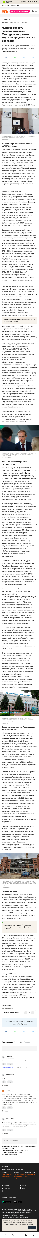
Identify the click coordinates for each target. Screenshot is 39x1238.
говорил (12, 990)
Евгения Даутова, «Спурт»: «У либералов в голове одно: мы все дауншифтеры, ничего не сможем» (19, 927)
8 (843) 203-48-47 (19, 1174)
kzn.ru (6, 723)
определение (7, 499)
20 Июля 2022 (6, 19)
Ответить (19, 1067)
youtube (7, 1191)
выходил (12, 158)
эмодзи (10, 1064)
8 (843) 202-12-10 (7, 1174)
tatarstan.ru (8, 139)
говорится (14, 280)
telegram (7, 1188)
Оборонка (25, 22)
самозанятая (10, 1074)
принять (31, 1228)
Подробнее (29, 1224)
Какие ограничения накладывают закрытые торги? (18, 320)
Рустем (8, 1090)
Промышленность (15, 22)
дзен (23, 1188)
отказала (10, 653)
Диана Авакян (6, 1005)
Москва (13, 5)
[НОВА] (19, 11)
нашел (4, 976)
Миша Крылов (10, 1118)
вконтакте (7, 1185)
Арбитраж (5, 22)
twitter (24, 1185)
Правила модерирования (9, 1154)
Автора (27, 1042)
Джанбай (9, 1056)
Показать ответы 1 (8, 1067)
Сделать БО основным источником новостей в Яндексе (19, 1022)
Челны (4, 5)
